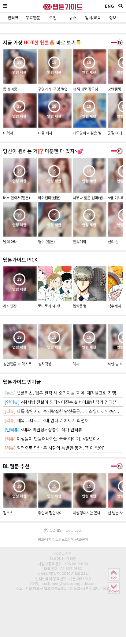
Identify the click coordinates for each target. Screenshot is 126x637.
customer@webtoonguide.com (69, 583)
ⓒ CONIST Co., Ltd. (63, 530)
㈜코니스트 (63, 554)
